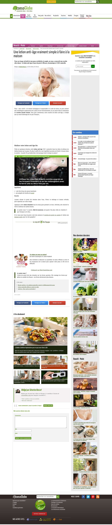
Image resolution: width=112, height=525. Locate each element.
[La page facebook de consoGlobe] (83, 496)
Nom (16, 429)
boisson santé (18, 217)
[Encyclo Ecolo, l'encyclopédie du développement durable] (58, 519)
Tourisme (63, 15)
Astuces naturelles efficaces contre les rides (28, 287)
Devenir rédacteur (27, 400)
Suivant (14, 76)
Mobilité (70, 15)
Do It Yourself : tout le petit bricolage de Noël (84, 328)
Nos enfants (48, 15)
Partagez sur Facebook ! (24, 103)
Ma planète (56, 15)
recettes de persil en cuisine (52, 215)
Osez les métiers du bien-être (80, 337)
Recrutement (54, 506)
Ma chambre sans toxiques (79, 354)
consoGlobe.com (25, 395)
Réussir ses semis (77, 251)
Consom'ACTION (82, 16)
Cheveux (33, 46)
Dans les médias (55, 504)
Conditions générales (18, 507)
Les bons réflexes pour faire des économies (84, 281)
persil (32, 193)
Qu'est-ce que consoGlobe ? (19, 500)
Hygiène (41, 46)
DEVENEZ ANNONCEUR (39, 513)
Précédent (68, 76)
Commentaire (18, 415)
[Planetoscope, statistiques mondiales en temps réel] (32, 519)
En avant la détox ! (77, 296)
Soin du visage (71, 46)
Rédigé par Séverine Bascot (31, 390)
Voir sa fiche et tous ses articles (30, 399)
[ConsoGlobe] (23, 8)
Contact (14, 504)
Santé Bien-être (28, 16)
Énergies (76, 15)
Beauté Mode (23, 16)
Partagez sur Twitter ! (40, 103)
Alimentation (16, 15)
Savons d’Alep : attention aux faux (81, 407)
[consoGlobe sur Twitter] (88, 496)
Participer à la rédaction (57, 502)
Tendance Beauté (83, 46)
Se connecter (51, 1)
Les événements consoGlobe (58, 509)
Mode (92, 46)
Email (16, 433)
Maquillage (50, 46)
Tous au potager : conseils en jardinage (83, 266)
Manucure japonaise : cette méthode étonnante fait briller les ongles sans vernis (85, 375)
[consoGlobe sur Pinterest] (92, 496)
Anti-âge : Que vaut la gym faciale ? (27, 289)
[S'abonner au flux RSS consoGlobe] (97, 496)
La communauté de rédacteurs (58, 500)
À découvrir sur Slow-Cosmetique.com (41, 270)
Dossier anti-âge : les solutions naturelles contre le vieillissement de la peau (36, 285)
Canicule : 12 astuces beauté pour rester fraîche (85, 472)
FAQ (14, 506)
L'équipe (15, 502)
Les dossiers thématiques (57, 507)
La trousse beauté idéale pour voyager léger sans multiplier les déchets (84, 439)
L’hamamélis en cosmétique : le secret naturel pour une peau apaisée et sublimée (84, 487)
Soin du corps (60, 46)
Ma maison (35, 16)
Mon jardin (40, 15)
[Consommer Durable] (45, 519)
